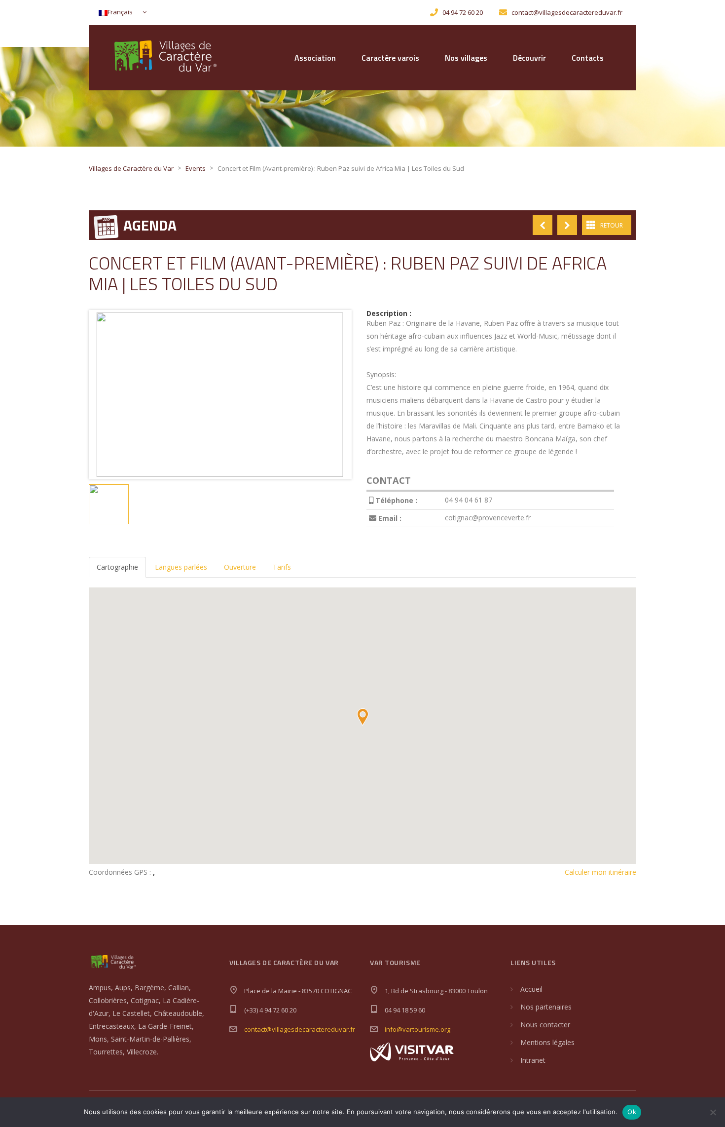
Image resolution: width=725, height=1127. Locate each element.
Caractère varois (390, 58)
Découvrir (529, 58)
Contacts (588, 58)
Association (315, 58)
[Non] (713, 1112)
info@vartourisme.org (417, 1029)
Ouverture (240, 567)
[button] (362, 717)
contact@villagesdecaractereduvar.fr (299, 1029)
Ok (631, 1112)
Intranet (532, 1060)
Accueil (531, 989)
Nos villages (466, 58)
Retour (611, 225)
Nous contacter (545, 1024)
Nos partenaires (546, 1006)
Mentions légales (547, 1042)
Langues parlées (181, 567)
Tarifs (282, 567)
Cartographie (117, 567)
